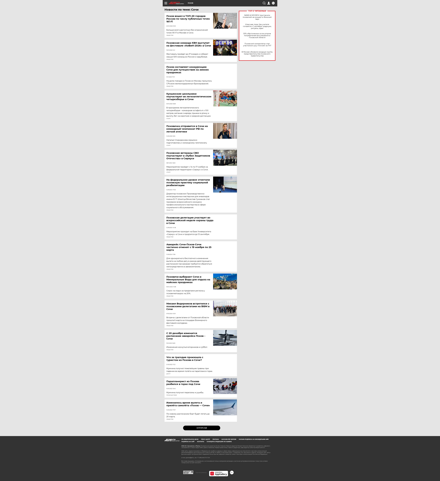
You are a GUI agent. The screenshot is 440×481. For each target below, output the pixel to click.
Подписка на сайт (187, 441)
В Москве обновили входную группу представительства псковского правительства (257, 54)
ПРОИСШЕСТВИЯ (171, 395)
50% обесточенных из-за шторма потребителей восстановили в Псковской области (257, 36)
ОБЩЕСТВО (169, 35)
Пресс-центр (205, 439)
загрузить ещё (202, 428)
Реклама (216, 439)
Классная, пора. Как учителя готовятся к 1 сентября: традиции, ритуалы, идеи (257, 26)
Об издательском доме (189, 439)
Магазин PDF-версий (228, 439)
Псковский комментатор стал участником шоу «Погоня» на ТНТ (257, 45)
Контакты (200, 441)
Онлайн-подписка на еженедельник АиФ (254, 439)
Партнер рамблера (201, 472)
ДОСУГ (168, 373)
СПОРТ (168, 118)
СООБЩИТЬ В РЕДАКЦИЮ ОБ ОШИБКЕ (219, 441)
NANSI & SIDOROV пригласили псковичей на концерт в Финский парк (257, 17)
